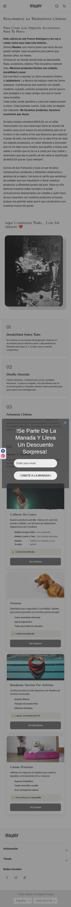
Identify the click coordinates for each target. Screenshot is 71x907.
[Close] (65, 423)
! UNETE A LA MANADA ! (35, 475)
